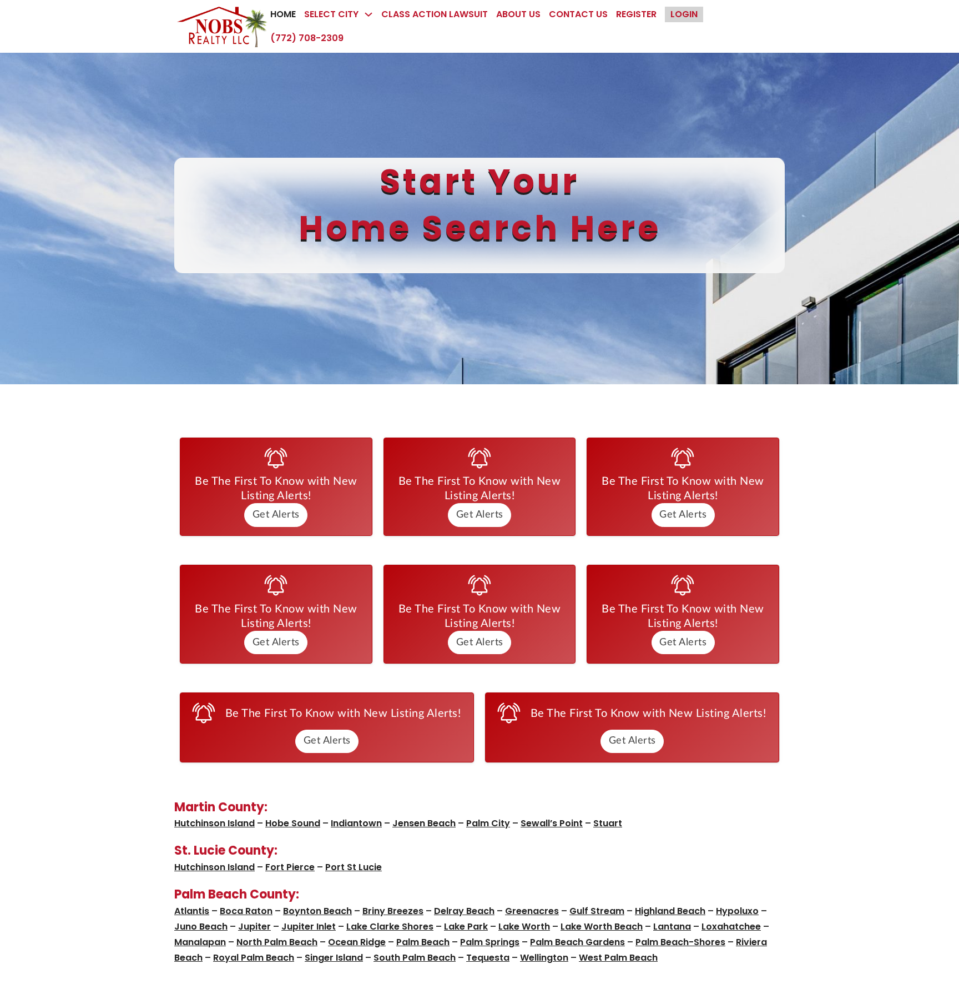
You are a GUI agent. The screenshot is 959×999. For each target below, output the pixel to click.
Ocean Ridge (357, 942)
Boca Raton (246, 911)
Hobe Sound (292, 823)
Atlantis (191, 911)
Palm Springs (489, 942)
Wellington (544, 957)
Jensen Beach (424, 823)
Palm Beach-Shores (680, 942)
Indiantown (356, 823)
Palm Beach (423, 942)
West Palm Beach (618, 957)
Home (283, 14)
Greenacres (532, 911)
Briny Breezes (392, 911)
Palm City (488, 823)
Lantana (672, 926)
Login (684, 14)
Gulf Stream (596, 911)
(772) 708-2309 (307, 38)
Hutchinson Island (214, 823)
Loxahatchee (731, 926)
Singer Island (334, 957)
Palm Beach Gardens (577, 942)
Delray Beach (464, 911)
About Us (518, 14)
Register (636, 14)
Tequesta (487, 957)
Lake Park (466, 926)
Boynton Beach (317, 911)
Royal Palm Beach (253, 957)
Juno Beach (201, 926)
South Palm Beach (414, 957)
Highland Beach (670, 911)
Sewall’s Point (552, 823)
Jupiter (254, 926)
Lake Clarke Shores (389, 926)
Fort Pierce (290, 867)
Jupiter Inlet (308, 926)
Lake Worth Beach (602, 926)
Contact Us (578, 14)
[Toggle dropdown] (368, 14)
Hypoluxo (737, 911)
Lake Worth (524, 926)
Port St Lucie (353, 867)
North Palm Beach (276, 942)
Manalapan (200, 942)
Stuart (607, 823)
